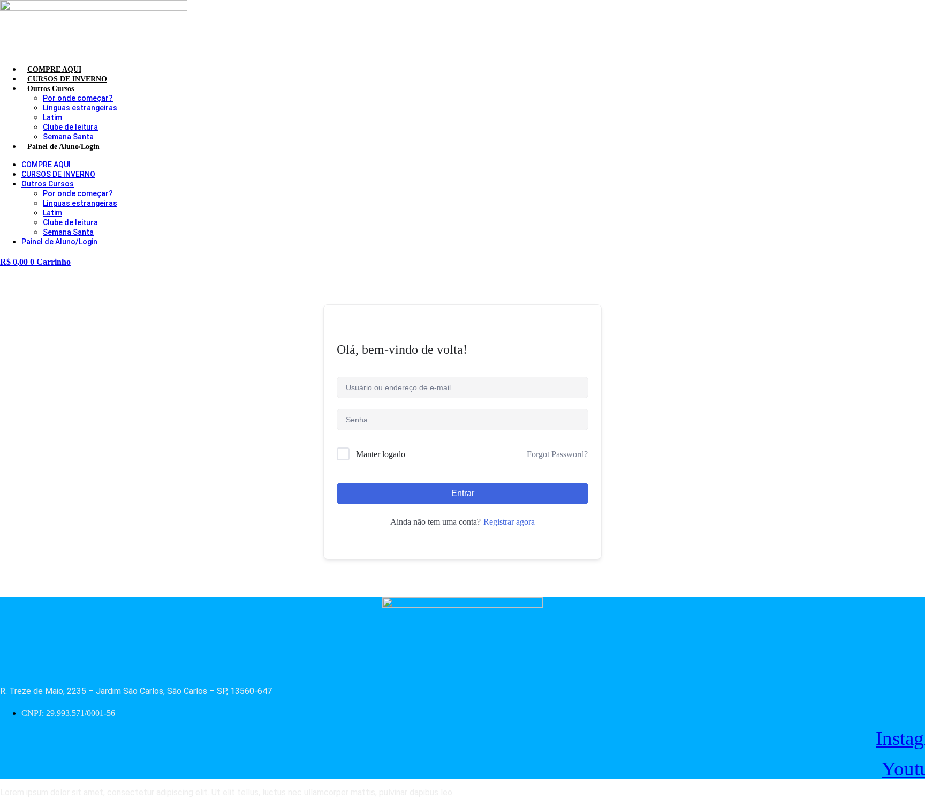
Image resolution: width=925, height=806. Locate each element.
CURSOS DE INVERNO (58, 174)
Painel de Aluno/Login (63, 147)
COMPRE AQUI (46, 164)
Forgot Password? (557, 454)
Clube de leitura (70, 127)
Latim (52, 117)
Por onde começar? (78, 98)
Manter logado (380, 454)
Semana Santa (68, 136)
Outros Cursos (50, 89)
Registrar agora (509, 521)
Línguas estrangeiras (80, 107)
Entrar (462, 493)
